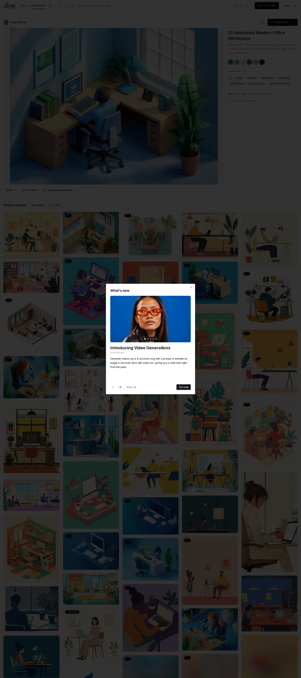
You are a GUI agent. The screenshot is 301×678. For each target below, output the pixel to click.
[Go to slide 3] (150, 339)
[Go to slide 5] (156, 339)
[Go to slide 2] (147, 339)
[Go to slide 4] (153, 339)
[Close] (191, 287)
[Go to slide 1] (145, 339)
